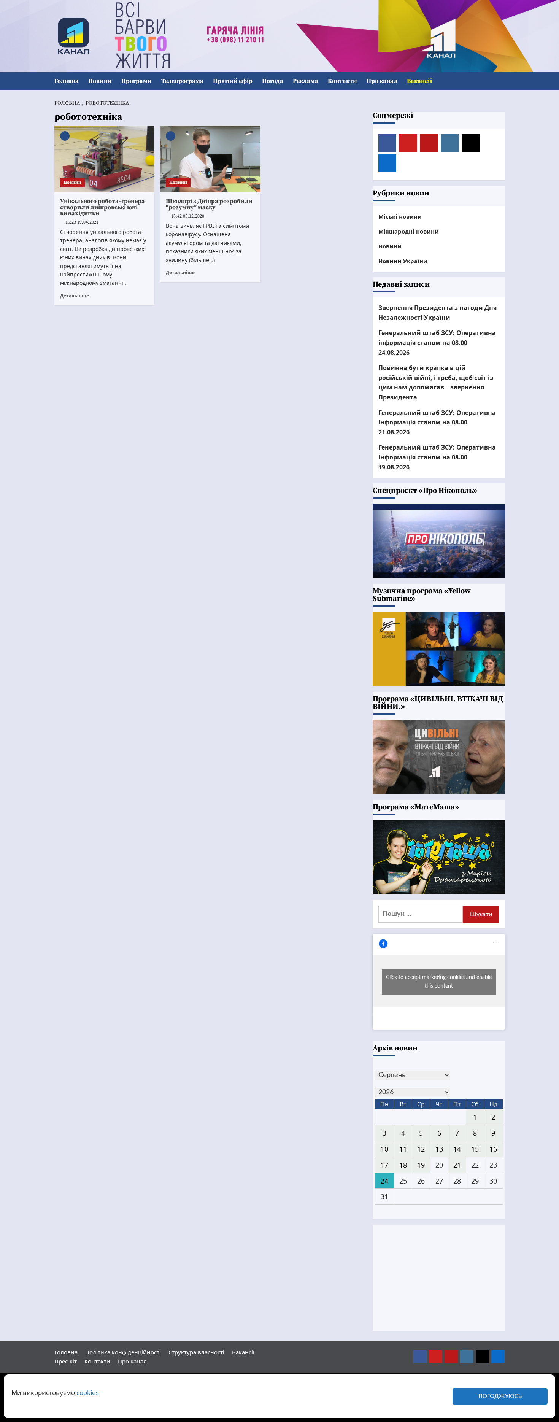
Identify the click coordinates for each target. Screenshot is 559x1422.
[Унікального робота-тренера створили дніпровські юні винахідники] (104, 159)
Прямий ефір (233, 81)
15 (475, 1148)
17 (384, 1164)
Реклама (305, 81)
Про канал (382, 81)
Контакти (342, 81)
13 (439, 1148)
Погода (272, 81)
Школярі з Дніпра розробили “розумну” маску (209, 204)
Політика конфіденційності (123, 1352)
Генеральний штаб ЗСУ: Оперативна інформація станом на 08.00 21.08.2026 (437, 422)
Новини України (402, 261)
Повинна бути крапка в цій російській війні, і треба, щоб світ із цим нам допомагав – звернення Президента (435, 382)
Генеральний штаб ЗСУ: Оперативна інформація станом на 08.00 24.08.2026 (437, 342)
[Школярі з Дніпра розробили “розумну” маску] (210, 159)
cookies (87, 1392)
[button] (500, 81)
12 (421, 1148)
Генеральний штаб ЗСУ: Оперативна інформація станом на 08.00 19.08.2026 (437, 457)
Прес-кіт (65, 1361)
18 (403, 1164)
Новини (100, 81)
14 (457, 1148)
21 (457, 1164)
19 (421, 1164)
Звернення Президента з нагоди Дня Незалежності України (437, 312)
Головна (66, 81)
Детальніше (74, 295)
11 (403, 1148)
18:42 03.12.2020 (187, 216)
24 (384, 1180)
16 (493, 1148)
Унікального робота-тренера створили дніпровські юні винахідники (102, 207)
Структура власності (196, 1352)
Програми (136, 81)
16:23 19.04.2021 (81, 222)
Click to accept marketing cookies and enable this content (439, 982)
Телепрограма (182, 81)
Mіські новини (400, 216)
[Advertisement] (439, 1278)
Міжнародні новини (408, 231)
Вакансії (419, 81)
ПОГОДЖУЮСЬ (500, 1396)
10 (384, 1148)
